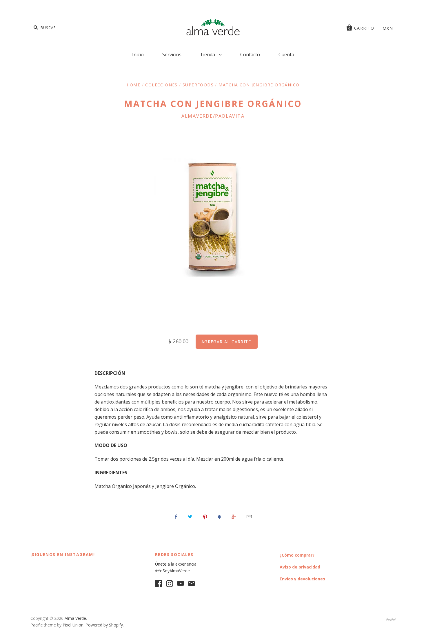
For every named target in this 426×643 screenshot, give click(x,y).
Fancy (219, 516)
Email (249, 516)
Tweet (190, 516)
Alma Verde (75, 618)
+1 (233, 516)
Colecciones (161, 85)
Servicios (171, 54)
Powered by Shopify (104, 625)
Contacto (250, 54)
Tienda (208, 54)
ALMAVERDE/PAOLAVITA (212, 116)
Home (134, 85)
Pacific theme (43, 625)
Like (176, 516)
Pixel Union (73, 625)
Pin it (205, 516)
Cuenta (286, 54)
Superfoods (198, 85)
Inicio (138, 54)
